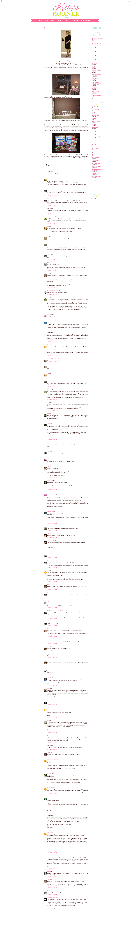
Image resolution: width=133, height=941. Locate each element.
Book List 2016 (94, 67)
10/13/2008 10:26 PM (52, 420)
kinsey (48, 189)
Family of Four (95, 87)
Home (66, 935)
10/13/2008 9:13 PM (52, 311)
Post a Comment (47, 912)
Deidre (48, 526)
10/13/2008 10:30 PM (52, 448)
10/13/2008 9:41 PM (52, 361)
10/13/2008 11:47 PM (52, 508)
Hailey (48, 321)
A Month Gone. (94, 40)
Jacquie (48, 423)
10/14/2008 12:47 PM (52, 732)
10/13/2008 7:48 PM (52, 205)
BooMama (94, 112)
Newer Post (46, 935)
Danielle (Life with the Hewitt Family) (54, 610)
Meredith (49, 871)
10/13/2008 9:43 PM (52, 370)
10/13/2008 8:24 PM (52, 233)
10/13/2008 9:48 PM (52, 386)
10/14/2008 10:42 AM (52, 665)
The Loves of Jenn (95, 91)
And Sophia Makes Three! (97, 43)
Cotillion (93, 54)
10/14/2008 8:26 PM (52, 845)
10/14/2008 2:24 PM (52, 742)
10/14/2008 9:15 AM (52, 607)
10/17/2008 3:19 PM (52, 909)
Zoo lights (94, 71)
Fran (48, 646)
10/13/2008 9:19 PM (52, 341)
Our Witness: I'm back (96, 50)
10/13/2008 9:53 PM (52, 399)
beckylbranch (49, 787)
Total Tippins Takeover (96, 163)
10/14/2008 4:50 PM (52, 793)
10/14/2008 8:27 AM (52, 544)
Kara (48, 720)
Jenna (48, 466)
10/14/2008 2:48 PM (52, 749)
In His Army (49, 773)
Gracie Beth (49, 314)
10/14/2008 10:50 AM (52, 685)
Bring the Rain (95, 187)
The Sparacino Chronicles (97, 66)
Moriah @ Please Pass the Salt (52, 290)
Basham (48, 380)
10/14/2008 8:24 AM (52, 537)
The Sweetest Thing (96, 154)
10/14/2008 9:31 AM (52, 618)
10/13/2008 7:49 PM (52, 213)
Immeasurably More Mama (52, 216)
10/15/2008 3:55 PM (52, 868)
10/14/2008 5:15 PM (52, 812)
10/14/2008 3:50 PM (52, 770)
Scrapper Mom (50, 480)
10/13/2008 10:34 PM (52, 454)
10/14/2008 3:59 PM (52, 784)
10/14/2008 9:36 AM (52, 636)
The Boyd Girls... (95, 133)
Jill (47, 236)
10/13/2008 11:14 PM (52, 463)
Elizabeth (49, 752)
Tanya (48, 344)
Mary (48, 660)
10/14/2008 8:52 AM (52, 557)
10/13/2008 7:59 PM (52, 223)
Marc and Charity (50, 511)
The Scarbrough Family (97, 74)
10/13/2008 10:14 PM (52, 410)
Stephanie (49, 389)
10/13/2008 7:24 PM (52, 174)
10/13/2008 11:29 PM (52, 489)
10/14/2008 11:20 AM (52, 717)
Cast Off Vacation (95, 75)
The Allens (49, 553)
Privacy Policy (35, 939)
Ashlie (48, 413)
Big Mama (94, 124)
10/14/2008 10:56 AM (52, 697)
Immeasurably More (96, 190)
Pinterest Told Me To (96, 109)
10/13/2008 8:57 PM (52, 287)
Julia (48, 570)
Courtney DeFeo (95, 148)
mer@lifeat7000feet (51, 458)
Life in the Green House (96, 141)
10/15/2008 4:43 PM (52, 876)
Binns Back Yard (95, 82)
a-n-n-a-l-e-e (94, 151)
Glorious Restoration (96, 57)
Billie (48, 621)
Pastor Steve (49, 198)
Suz (48, 628)
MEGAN (48, 254)
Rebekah (48, 584)
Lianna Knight (50, 796)
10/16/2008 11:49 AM (52, 887)
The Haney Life (95, 179)
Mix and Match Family (96, 166)
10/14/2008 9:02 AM (52, 581)
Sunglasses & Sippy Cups (97, 70)
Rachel (48, 297)
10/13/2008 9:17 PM (52, 317)
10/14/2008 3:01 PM (52, 756)
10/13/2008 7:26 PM (52, 195)
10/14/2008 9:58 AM (52, 643)
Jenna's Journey (95, 61)
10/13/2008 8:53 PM (52, 251)
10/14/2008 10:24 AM (52, 657)
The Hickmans (50, 890)
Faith (48, 373)
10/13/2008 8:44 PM (52, 239)
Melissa (48, 707)
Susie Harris (94, 138)
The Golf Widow (50, 492)
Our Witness (94, 48)
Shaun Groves (95, 130)
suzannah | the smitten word (52, 897)
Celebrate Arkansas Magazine (97, 97)
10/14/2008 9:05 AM (52, 597)
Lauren (48, 533)
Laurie (93, 52)
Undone (93, 79)
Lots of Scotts (94, 118)
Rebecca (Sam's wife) (51, 540)
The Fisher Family (95, 115)
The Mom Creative (96, 121)
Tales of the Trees (95, 157)
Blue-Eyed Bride (95, 173)
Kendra (48, 688)
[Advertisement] (35, 46)
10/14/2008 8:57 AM (52, 567)
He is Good (94, 58)
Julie (48, 273)
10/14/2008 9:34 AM (52, 625)
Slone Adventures (95, 78)
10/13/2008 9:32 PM (52, 355)
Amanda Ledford (50, 178)
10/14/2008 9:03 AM (52, 589)
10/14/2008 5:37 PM (52, 829)
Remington (94, 88)
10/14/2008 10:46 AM (52, 674)
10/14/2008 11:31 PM (52, 852)
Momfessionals (95, 106)
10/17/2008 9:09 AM (52, 894)
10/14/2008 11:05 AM (52, 704)
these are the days (95, 185)
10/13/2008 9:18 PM (52, 329)
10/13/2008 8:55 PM (52, 270)
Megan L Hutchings (51, 601)
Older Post (86, 935)
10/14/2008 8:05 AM (52, 530)
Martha (48, 451)
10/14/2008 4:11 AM (52, 523)
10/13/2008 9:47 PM (52, 376)
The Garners (49, 243)
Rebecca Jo (49, 560)
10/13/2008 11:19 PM (52, 477)
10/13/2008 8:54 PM (52, 259)
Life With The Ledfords (96, 182)
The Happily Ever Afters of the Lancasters (97, 170)
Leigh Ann (49, 832)
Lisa (48, 668)
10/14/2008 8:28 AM (52, 550)
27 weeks (46, 27)
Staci (48, 226)
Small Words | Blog (96, 136)
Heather (48, 700)
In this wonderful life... (96, 160)
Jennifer (48, 879)
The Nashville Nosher (51, 759)
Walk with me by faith (96, 176)
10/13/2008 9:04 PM (52, 294)
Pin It (45, 161)
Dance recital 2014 (95, 92)
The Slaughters (95, 127)
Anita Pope (49, 677)
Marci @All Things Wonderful (53, 358)
